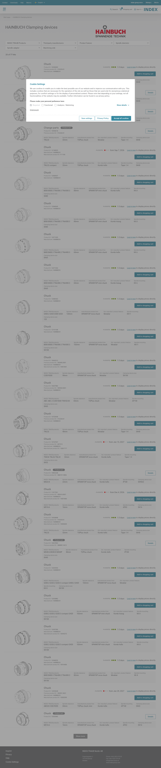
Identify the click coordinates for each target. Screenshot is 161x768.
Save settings (86, 118)
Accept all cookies (121, 118)
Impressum (34, 110)
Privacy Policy (103, 118)
